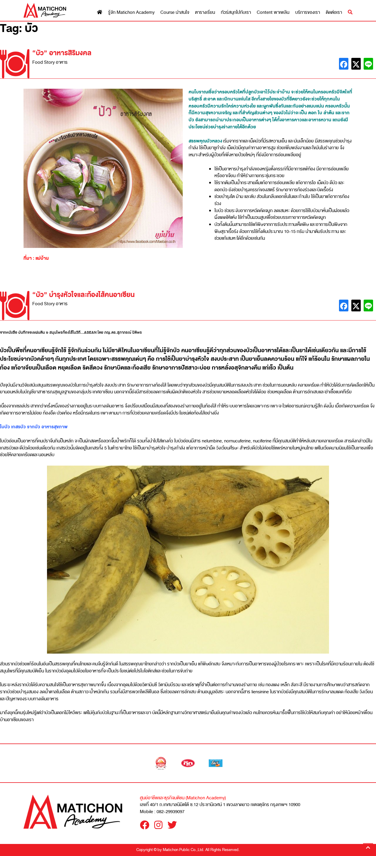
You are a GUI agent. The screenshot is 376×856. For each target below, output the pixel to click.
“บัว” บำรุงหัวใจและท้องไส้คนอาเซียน (83, 295)
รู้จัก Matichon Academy (131, 12)
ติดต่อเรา (334, 12)
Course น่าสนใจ (174, 12)
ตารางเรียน (205, 12)
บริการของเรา (307, 12)
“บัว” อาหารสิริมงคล (61, 53)
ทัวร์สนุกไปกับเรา (236, 12)
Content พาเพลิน (273, 12)
